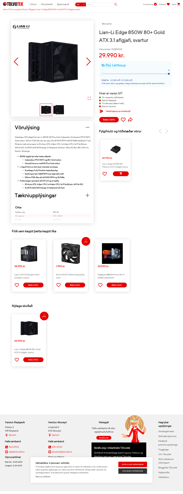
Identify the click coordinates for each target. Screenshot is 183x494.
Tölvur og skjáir (15, 9)
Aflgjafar (32, 9)
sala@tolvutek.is (17, 451)
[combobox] (102, 4)
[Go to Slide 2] (58, 110)
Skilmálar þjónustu (167, 436)
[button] (52, 62)
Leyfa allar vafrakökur (133, 464)
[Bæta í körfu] (121, 173)
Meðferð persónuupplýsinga (167, 443)
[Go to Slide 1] (46, 110)
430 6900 (57, 446)
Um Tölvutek (164, 454)
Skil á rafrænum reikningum (166, 461)
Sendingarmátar (166, 431)
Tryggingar (163, 449)
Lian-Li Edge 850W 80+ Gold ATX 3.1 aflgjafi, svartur (58, 9)
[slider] (168, 73)
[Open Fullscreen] (89, 98)
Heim (5, 9)
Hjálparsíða (163, 472)
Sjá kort (12, 435)
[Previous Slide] (16, 62)
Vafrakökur (163, 477)
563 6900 (14, 446)
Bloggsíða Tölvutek (167, 467)
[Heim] (14, 4)
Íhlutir (25, 9)
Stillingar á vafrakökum (132, 471)
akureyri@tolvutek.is (62, 451)
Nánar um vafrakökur (43, 476)
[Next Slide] (88, 62)
